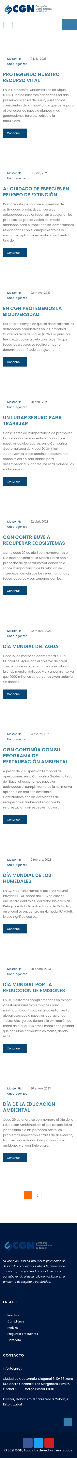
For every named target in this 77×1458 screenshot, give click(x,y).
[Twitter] (38, 1443)
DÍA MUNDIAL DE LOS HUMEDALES (27, 878)
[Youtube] (49, 1443)
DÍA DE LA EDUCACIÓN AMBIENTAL (29, 1107)
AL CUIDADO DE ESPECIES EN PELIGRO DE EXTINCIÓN (36, 191)
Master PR (14, 59)
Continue (14, 133)
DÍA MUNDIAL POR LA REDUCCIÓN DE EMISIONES (34, 987)
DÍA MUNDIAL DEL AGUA (30, 646)
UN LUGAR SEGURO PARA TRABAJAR (32, 420)
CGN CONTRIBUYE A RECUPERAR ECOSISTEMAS (34, 540)
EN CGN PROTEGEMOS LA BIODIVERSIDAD (32, 311)
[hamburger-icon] (8, 25)
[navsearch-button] (68, 24)
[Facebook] (28, 1443)
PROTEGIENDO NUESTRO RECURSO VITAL (31, 77)
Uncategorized (17, 64)
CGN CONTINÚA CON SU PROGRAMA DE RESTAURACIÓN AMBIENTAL (35, 755)
